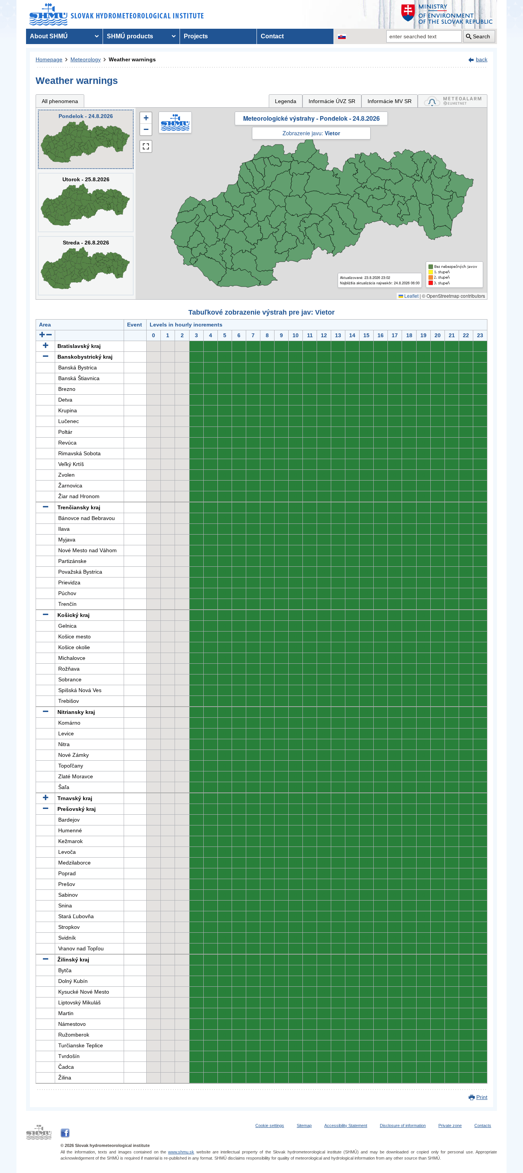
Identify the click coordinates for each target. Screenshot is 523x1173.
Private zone (450, 1125)
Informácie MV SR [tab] (390, 101)
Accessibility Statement (345, 1125)
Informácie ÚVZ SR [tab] (332, 101)
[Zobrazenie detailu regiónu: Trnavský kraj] (45, 798)
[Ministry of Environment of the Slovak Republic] (447, 14)
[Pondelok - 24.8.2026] (86, 139)
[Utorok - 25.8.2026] (86, 202)
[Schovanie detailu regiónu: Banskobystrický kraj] (45, 357)
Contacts (482, 1125)
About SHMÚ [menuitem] (49, 36)
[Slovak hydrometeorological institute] (116, 14)
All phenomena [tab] (60, 101)
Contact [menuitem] (272, 36)
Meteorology (85, 59)
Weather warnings (132, 59)
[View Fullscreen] (146, 146)
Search (481, 36)
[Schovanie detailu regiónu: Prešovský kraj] (45, 809)
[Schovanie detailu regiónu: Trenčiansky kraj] (45, 507)
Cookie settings (269, 1125)
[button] (146, 118)
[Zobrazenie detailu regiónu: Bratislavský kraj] (45, 346)
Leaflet (410, 295)
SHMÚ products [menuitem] (130, 36)
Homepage (49, 59)
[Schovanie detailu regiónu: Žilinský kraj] (45, 959)
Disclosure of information (403, 1125)
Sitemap (304, 1125)
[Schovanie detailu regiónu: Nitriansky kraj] (45, 712)
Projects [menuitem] (196, 36)
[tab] (452, 101)
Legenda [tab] (285, 101)
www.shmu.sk (181, 1152)
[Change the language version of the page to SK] (342, 36)
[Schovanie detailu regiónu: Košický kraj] (45, 615)
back (481, 59)
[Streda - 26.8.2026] (86, 266)
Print (481, 1097)
